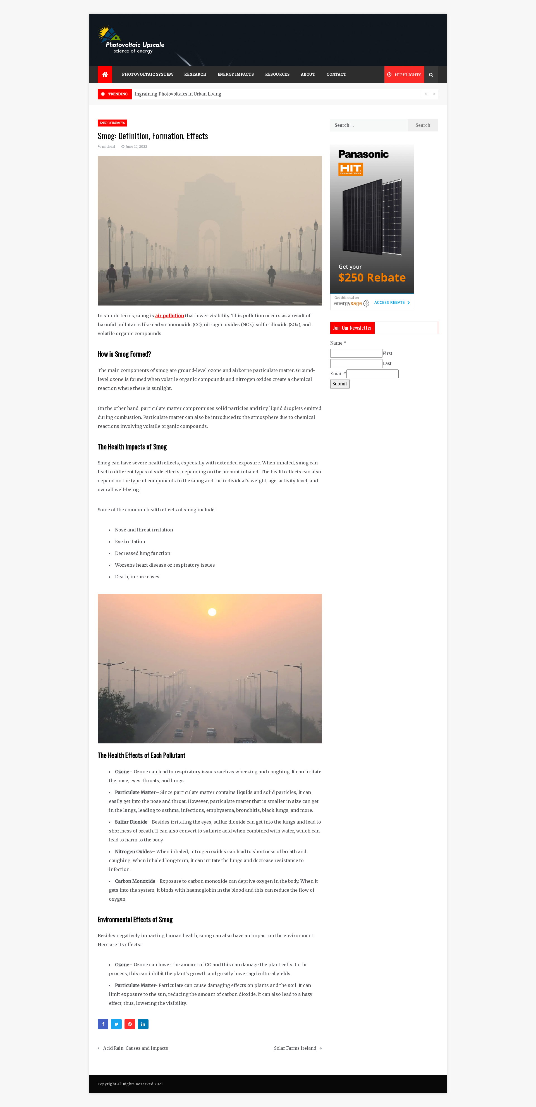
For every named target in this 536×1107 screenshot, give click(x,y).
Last (387, 363)
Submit (339, 384)
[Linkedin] (143, 1024)
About (308, 74)
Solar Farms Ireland (295, 1048)
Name (338, 343)
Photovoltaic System (147, 74)
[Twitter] (116, 1024)
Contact (336, 74)
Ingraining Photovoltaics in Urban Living (178, 94)
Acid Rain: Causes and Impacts (135, 1048)
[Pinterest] (130, 1024)
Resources (277, 74)
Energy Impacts (236, 74)
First (387, 353)
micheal (108, 146)
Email (338, 373)
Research (195, 74)
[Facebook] (103, 1024)
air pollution (169, 315)
